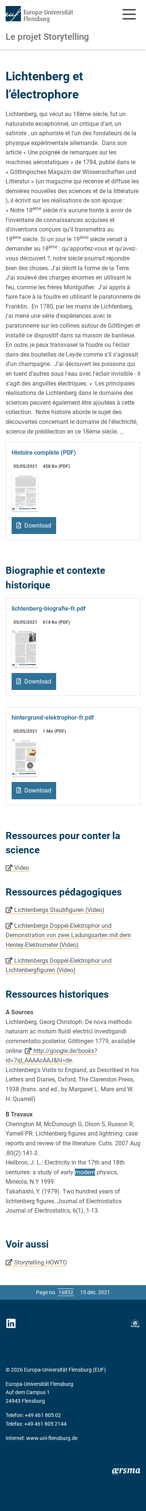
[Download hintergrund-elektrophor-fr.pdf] (25, 757)
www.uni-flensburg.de (51, 1438)
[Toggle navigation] (129, 14)
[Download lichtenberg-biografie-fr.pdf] (25, 647)
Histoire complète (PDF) (44, 452)
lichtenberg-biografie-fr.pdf (49, 608)
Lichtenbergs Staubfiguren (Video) (59, 910)
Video (21, 867)
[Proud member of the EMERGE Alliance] (135, 1323)
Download (37, 525)
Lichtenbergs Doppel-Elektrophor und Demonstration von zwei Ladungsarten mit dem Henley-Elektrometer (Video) (68, 935)
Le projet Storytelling (47, 37)
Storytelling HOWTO (40, 1262)
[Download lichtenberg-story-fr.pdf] (25, 491)
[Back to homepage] (39, 14)
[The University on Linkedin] (11, 1323)
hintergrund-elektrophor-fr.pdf (53, 717)
